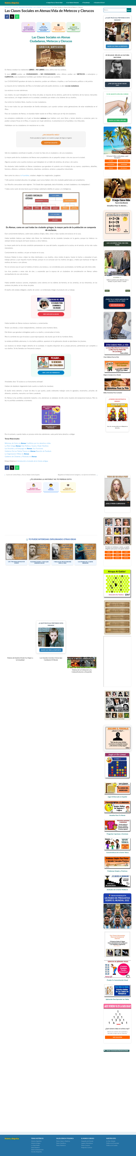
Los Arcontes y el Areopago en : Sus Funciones (24, 448)
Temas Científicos (61, 1143)
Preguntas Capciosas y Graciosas (117, 834)
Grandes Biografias (36, 1151)
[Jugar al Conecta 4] (117, 766)
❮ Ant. (107, 290)
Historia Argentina (36, 1141)
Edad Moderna (35, 1147)
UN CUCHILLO (124, 168)
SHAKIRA (117, 557)
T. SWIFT (126, 552)
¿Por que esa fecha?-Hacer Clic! (117, 84)
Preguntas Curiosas (86, 1147)
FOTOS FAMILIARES (123, 160)
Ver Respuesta (117, 305)
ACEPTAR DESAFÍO (50, 143)
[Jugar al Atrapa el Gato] (117, 583)
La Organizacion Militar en (17, 454)
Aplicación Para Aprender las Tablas (117, 999)
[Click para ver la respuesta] (124, 229)
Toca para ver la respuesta (51, 427)
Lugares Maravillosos (87, 1143)
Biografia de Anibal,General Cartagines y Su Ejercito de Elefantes (77, 474)
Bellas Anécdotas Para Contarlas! (113, 392)
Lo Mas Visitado (110, 1141)
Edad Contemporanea (37, 1149)
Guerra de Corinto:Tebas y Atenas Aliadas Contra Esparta (23, 474)
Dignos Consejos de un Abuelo (112, 375)
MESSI (108, 552)
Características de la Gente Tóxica (117, 852)
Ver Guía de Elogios (51, 314)
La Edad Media (35, 1145)
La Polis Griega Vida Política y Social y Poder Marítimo (26, 446)
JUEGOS (111, 168)
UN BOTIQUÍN (124, 164)
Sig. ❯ (127, 290)
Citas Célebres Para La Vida (111, 357)
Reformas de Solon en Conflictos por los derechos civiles (28, 443)
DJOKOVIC (126, 557)
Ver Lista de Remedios (50, 372)
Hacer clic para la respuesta (51, 650)
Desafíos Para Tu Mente (117, 815)
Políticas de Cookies (111, 1145)
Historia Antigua (35, 1143)
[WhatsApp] (17, 16)
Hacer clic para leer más (117, 120)
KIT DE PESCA (111, 164)
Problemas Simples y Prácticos (117, 871)
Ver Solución (117, 1037)
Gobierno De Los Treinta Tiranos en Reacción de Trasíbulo (28, 451)
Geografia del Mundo (87, 1141)
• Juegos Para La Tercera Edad (54, 2)
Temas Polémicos (61, 1145)
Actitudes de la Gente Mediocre (117, 889)
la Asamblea (25, 175)
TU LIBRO (111, 160)
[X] (12, 16)
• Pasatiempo (86, 2)
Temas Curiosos (85, 1145)
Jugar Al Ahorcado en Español (117, 797)
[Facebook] (7, 16)
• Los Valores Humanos (72, 2)
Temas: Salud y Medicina (63, 1141)
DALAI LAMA (109, 557)
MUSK (117, 552)
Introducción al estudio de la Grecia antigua (32, 461)
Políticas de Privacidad (112, 1143)
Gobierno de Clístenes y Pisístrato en (21, 456)
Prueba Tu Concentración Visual (117, 980)
